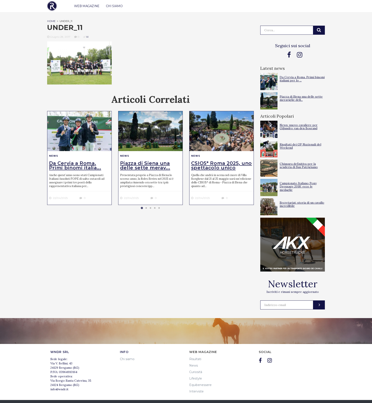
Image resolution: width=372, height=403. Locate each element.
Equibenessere (200, 385)
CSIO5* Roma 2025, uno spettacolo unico (221, 165)
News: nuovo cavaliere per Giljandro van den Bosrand (299, 126)
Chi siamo (127, 359)
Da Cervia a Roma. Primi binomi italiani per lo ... (302, 78)
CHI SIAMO (114, 6)
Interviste (196, 391)
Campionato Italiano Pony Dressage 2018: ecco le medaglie (298, 186)
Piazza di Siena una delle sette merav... (145, 165)
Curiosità (195, 372)
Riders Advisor (52, 6)
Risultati (195, 359)
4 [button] (155, 208)
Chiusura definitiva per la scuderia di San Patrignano (299, 165)
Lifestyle (195, 378)
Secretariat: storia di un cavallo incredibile (302, 204)
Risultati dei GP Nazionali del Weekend (300, 146)
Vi (87, 36)
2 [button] (146, 208)
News (53, 155)
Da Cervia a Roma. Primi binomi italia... (75, 165)
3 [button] (150, 208)
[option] (79, 158)
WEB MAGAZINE (86, 6)
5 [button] (159, 208)
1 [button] (142, 208)
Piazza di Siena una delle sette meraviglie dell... (301, 98)
